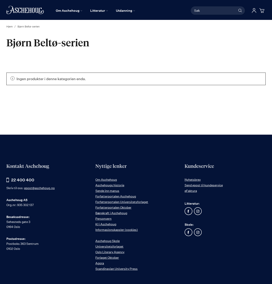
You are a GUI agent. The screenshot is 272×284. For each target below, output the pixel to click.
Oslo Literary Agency (109, 252)
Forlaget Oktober (107, 258)
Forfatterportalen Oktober (113, 207)
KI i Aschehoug (105, 224)
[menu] (95, 10)
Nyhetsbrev (193, 180)
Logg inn (254, 10)
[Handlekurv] (262, 10)
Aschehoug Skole (107, 241)
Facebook (189, 211)
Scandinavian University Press (116, 269)
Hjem (9, 26)
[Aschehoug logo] (25, 10)
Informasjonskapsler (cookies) (116, 230)
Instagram (198, 211)
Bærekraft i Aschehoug (111, 213)
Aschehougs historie (109, 185)
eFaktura (191, 191)
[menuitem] (69, 10)
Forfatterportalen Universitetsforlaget (121, 202)
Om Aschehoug (106, 180)
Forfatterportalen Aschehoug (115, 196)
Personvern (103, 219)
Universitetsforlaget (109, 246)
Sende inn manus (107, 191)
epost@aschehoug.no (39, 188)
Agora (99, 263)
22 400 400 (22, 179)
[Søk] (240, 10)
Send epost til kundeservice (204, 185)
